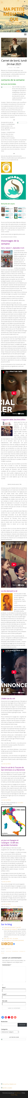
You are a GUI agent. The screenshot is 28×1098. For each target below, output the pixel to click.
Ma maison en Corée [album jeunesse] (14, 940)
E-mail (4, 994)
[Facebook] (2, 1017)
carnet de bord (8, 948)
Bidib (18, 67)
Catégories (4, 1029)
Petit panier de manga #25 (10, 929)
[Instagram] (5, 1017)
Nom (4, 987)
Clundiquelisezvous (15, 951)
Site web (4, 1001)
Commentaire (6, 965)
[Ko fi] (15, 1017)
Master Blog (14, 1095)
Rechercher (4, 1021)
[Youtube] (12, 1017)
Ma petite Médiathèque (14, 14)
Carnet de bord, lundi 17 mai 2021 (12, 927)
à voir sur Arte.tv (6, 764)
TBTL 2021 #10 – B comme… (11, 938)
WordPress (17, 1093)
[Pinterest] (8, 1017)
